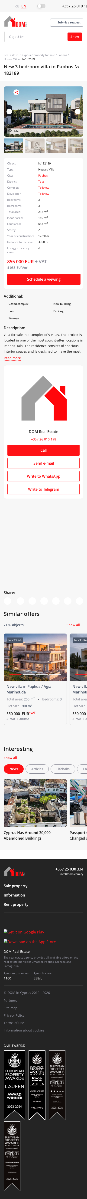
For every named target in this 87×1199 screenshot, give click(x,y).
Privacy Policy (14, 1015)
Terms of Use (14, 1023)
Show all (73, 625)
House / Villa (12, 59)
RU (16, 6)
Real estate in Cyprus (17, 55)
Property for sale (44, 55)
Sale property (16, 885)
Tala (41, 182)
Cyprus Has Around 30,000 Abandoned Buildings (27, 835)
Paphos (62, 55)
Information (14, 895)
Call (43, 450)
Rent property (16, 904)
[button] (78, 111)
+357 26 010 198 (43, 439)
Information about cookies (24, 1030)
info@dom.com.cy (71, 874)
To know (43, 188)
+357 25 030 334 (69, 869)
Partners (10, 1000)
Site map (10, 1008)
